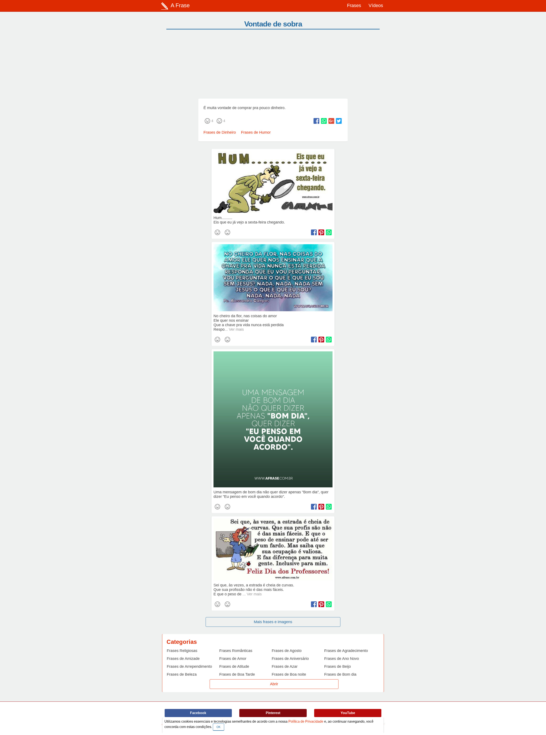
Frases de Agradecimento (346, 651)
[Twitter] (338, 121)
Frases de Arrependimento (189, 666)
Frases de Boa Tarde (237, 674)
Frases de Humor (256, 132)
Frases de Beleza (182, 674)
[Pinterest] (321, 232)
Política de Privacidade (305, 721)
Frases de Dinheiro (219, 132)
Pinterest (273, 713)
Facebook (198, 713)
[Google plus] (331, 121)
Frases (354, 5)
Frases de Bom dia (340, 674)
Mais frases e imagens (273, 622)
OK (218, 727)
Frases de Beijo (337, 666)
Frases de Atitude (234, 666)
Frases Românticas (235, 651)
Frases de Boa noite (289, 674)
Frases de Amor (232, 658)
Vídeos (376, 5)
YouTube (348, 713)
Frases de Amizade (183, 658)
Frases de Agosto (287, 651)
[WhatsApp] (324, 121)
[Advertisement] (273, 66)
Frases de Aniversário (290, 658)
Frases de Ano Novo (341, 658)
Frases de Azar (285, 666)
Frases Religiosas (182, 651)
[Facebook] (316, 121)
